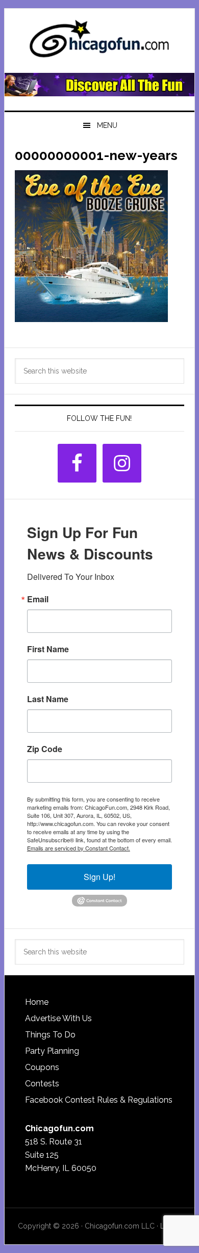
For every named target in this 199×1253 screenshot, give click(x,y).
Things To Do (50, 1034)
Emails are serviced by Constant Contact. (78, 848)
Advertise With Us (58, 1018)
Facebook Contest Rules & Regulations (98, 1100)
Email (37, 599)
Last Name (47, 699)
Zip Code (44, 749)
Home (36, 1002)
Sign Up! (99, 877)
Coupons (42, 1067)
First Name (48, 649)
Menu (107, 125)
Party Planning (52, 1051)
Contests (42, 1083)
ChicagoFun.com (99, 42)
